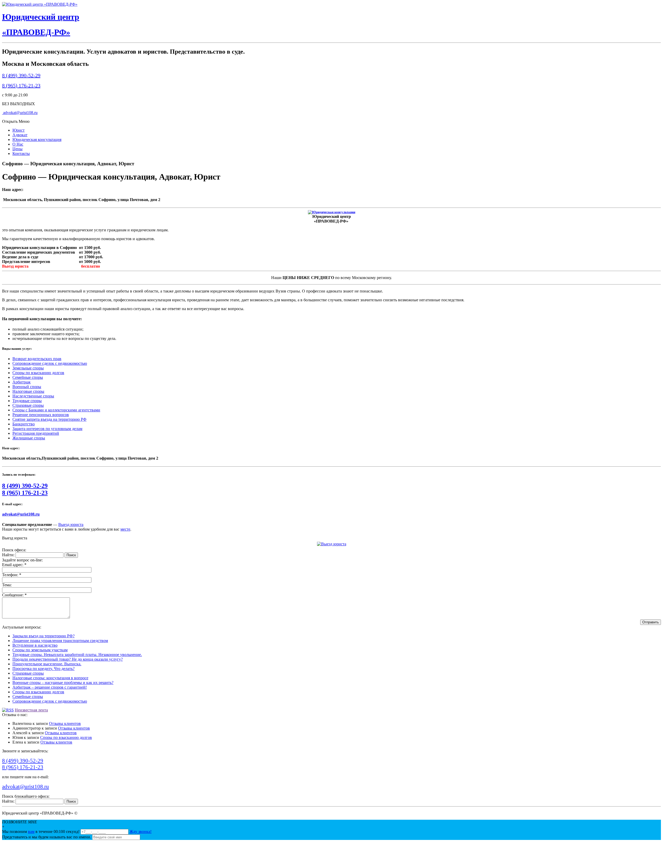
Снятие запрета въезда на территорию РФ (49, 419)
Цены (17, 149)
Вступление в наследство (34, 645)
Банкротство (23, 424)
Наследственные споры (33, 396)
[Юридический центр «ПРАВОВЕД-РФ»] (39, 4)
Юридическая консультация (36, 139)
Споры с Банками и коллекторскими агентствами (56, 410)
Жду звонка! (140, 831)
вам (31, 831)
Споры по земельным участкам (40, 650)
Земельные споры (28, 368)
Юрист (18, 130)
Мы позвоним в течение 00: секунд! (41, 831)
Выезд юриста (70, 524)
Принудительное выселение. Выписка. (46, 664)
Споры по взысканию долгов (38, 372)
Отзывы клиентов (65, 723)
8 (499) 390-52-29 (21, 75)
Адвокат (19, 135)
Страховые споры (28, 405)
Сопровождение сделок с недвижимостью (49, 363)
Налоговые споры (28, 391)
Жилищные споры (28, 438)
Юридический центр (40, 17)
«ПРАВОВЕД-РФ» (36, 32)
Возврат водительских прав (36, 358)
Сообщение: (14, 595)
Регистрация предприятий (35, 433)
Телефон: (11, 575)
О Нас (17, 144)
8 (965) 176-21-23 (21, 85)
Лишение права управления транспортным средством (60, 640)
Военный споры (26, 386)
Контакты (21, 153)
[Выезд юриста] (332, 544)
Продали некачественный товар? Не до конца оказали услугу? (67, 659)
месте (125, 529)
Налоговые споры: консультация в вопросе (50, 678)
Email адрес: (14, 564)
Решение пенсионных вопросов (40, 414)
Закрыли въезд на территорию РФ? (43, 636)
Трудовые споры (27, 400)
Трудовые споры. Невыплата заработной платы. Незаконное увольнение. (77, 654)
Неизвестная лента (31, 710)
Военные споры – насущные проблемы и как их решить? (62, 682)
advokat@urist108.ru (20, 112)
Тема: (7, 585)
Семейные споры (27, 377)
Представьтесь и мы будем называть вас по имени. (46, 837)
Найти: (8, 555)
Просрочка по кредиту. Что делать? (43, 668)
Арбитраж (21, 382)
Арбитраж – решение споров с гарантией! (49, 687)
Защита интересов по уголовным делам (47, 428)
